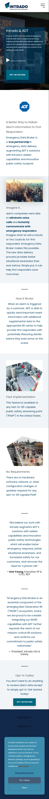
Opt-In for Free (17, 74)
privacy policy (23, 766)
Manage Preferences (24, 773)
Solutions (23, 717)
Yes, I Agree (24, 780)
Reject (24, 787)
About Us (23, 726)
